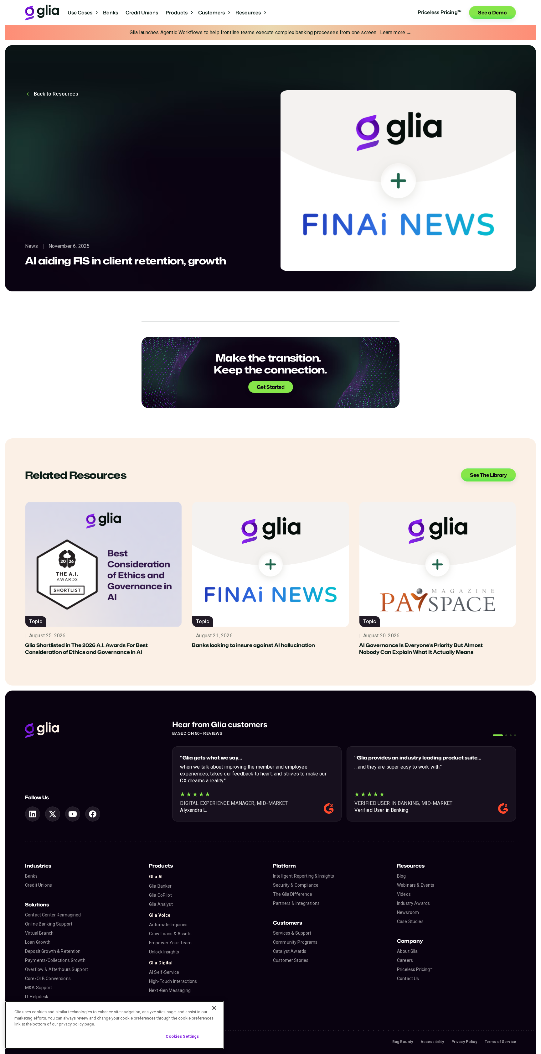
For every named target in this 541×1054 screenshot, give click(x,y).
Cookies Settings (182, 1036)
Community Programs (295, 942)
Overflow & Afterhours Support (56, 969)
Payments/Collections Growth (55, 960)
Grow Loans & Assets (170, 933)
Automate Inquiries (168, 924)
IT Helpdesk (37, 996)
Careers (405, 960)
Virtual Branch (39, 933)
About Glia (407, 951)
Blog (401, 876)
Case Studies (410, 921)
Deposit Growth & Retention (53, 951)
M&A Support (38, 987)
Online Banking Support (48, 923)
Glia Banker (160, 886)
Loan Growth (38, 942)
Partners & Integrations (296, 903)
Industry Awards (413, 903)
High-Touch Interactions (173, 981)
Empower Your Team (170, 942)
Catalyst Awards (289, 951)
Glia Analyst (161, 904)
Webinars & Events (415, 885)
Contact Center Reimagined (53, 914)
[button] (82, 12)
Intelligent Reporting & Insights (303, 876)
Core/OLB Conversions (48, 978)
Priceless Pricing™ (415, 969)
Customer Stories (290, 960)
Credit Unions (142, 12)
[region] (114, 1025)
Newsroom (408, 912)
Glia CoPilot (160, 895)
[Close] (214, 1008)
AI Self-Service (164, 972)
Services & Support (292, 933)
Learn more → (396, 32)
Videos (404, 894)
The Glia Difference (292, 894)
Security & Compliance (295, 885)
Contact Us (408, 978)
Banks (110, 12)
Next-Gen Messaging (170, 990)
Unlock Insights (164, 951)
